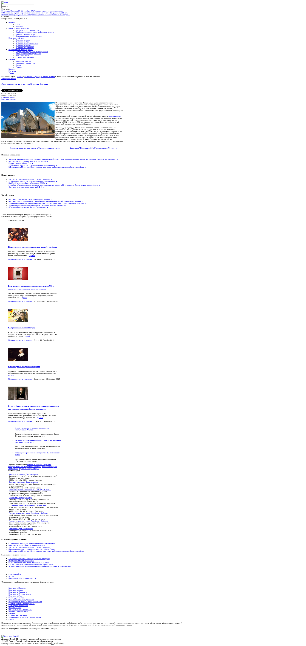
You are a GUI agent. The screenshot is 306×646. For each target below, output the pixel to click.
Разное (11, 613)
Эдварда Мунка (114, 116)
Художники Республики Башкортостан (24, 617)
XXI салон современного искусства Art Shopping (29, 547)
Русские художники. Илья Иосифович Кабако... (28, 513)
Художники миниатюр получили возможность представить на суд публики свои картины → (47, 203)
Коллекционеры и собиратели (21, 604)
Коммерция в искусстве (18, 606)
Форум (11, 576)
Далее (32, 256)
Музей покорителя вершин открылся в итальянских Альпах (32, 429)
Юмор (11, 619)
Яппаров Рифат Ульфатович (21, 529)
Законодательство (16, 598)
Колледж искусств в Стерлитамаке (23, 474)
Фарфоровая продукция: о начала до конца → (28, 161)
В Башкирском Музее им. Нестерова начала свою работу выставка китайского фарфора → (47, 167)
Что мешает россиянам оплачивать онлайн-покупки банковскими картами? (40, 566)
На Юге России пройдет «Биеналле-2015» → (28, 183)
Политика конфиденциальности (22, 578)
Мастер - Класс (14, 608)
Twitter (4, 79)
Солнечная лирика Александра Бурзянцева (27, 505)
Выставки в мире (48, 77)
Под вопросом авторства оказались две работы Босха (32, 246)
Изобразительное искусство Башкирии (24, 467)
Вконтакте (11, 79)
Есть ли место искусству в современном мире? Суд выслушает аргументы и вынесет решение (31, 287)
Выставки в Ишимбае (17, 588)
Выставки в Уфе (15, 596)
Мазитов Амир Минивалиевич (21, 560)
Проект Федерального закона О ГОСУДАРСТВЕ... (30, 490)
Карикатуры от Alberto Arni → (20, 163)
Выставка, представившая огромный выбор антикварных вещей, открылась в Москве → (45, 201)
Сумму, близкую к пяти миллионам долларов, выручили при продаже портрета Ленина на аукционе (33, 407)
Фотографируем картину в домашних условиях (28, 562)
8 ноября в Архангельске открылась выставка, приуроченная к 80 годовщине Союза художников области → (54, 185)
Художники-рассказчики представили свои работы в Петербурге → (37, 205)
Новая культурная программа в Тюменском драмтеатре (33, 148)
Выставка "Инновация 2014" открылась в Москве (93, 148)
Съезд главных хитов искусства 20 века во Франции (24, 84)
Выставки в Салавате (17, 592)
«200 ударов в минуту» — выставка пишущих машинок (31, 543)
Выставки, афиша (31, 77)
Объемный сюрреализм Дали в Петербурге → (28, 207)
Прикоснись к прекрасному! (20, 498)
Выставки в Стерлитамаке (19, 594)
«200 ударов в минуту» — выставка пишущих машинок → (32, 165)
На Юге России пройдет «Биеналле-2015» (26, 545)
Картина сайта (14, 574)
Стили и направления (17, 615)
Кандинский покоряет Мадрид (21, 327)
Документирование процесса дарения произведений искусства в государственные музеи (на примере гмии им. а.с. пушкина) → (63, 159)
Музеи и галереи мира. (29, 469)
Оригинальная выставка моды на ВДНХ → (26, 187)
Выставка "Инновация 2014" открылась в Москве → (30, 199)
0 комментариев (8, 97)
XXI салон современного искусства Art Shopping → (30, 179)
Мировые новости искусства (20, 259)
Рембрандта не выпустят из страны (24, 366)
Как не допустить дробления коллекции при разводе (30, 564)
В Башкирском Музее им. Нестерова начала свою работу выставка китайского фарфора (46, 551)
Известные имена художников (21, 600)
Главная (20, 77)
